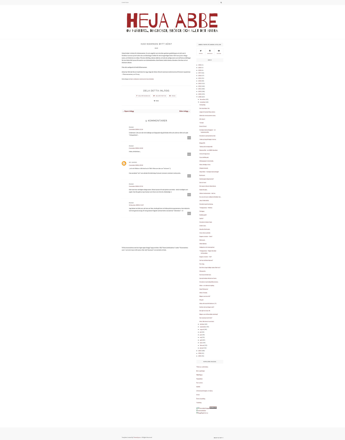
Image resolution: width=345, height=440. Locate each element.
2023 (199, 67)
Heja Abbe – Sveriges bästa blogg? (209, 171)
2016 (199, 75)
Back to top (218, 437)
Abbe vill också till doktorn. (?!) (207, 303)
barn (132, 79)
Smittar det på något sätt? (206, 307)
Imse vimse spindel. (204, 233)
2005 (199, 356)
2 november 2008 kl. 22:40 (136, 148)
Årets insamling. (200, 398)
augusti (202, 329)
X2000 (198, 386)
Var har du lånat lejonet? (206, 260)
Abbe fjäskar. (203, 243)
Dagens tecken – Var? (205, 256)
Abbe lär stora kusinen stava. (207, 115)
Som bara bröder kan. (205, 274)
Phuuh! (201, 300)
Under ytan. (202, 225)
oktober (202, 324)
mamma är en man (144, 79)
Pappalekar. (199, 379)
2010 (199, 91)
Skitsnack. (202, 240)
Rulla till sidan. (203, 189)
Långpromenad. (203, 168)
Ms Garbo (133, 162)
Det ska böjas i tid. (204, 108)
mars (201, 342)
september (203, 326)
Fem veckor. (199, 382)
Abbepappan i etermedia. (206, 161)
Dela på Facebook (144, 96)
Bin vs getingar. (200, 371)
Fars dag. (201, 264)
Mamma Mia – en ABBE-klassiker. (208, 150)
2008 (199, 97)
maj (201, 337)
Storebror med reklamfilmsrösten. (208, 282)
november (203, 102)
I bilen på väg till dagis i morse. (207, 139)
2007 (199, 350)
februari (202, 345)
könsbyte (151, 79)
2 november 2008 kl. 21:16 (136, 129)
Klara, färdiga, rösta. (205, 164)
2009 (199, 94)
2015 (199, 78)
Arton (198, 394)
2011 (199, 89)
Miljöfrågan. (199, 375)
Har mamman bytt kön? (205, 318)
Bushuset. (202, 175)
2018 (199, 70)
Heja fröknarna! (203, 289)
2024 (199, 65)
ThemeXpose (137, 437)
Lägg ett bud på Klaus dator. (207, 112)
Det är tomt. (202, 182)
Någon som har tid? (204, 296)
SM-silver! (202, 119)
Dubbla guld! (203, 215)
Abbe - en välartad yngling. (206, 285)
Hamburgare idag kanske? (206, 179)
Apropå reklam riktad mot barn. (208, 278)
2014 (199, 81)
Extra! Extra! (203, 126)
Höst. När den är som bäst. (206, 321)
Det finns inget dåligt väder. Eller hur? (209, 267)
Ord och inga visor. (204, 153)
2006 (199, 353)
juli (201, 332)
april (201, 340)
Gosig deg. (202, 104)
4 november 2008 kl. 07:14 (136, 186)
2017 (199, 73)
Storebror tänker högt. (205, 222)
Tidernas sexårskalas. (202, 367)
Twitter (201, 53)
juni (201, 334)
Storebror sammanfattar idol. (207, 136)
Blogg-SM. (202, 143)
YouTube (219, 53)
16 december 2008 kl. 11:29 (136, 205)
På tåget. (202, 211)
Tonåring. (199, 402)
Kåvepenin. (202, 271)
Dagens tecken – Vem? (205, 236)
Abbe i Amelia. (203, 292)
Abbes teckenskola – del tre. (207, 193)
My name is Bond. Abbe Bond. (207, 186)
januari (202, 348)
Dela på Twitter (161, 96)
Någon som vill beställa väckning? (208, 314)
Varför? (201, 218)
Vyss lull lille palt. (204, 157)
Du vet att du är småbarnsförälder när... (210, 197)
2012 (199, 86)
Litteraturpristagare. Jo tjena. (204, 390)
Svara (189, 137)
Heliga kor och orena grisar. (206, 247)
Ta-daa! (201, 122)
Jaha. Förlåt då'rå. (204, 200)
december (203, 99)
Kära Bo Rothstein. (204, 229)
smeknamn (136, 79)
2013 (199, 83)
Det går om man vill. (204, 310)
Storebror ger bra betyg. (206, 204)
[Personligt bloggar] (204, 408)
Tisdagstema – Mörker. (205, 207)
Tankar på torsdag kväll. (205, 146)
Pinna (173, 96)
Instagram (209, 53)
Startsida (125, 2)
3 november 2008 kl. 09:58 (136, 165)
